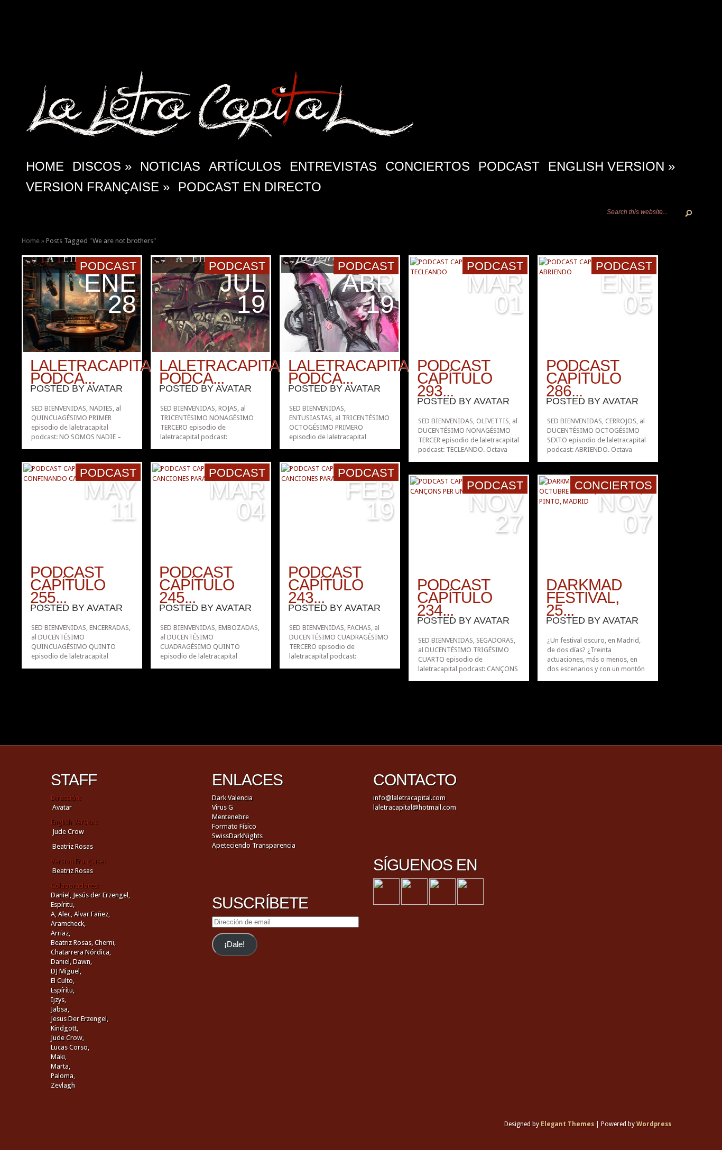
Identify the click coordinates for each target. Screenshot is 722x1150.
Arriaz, (60, 933)
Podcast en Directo (249, 187)
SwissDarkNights (237, 836)
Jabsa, (60, 1009)
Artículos (245, 166)
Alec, (65, 914)
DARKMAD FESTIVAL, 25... (584, 597)
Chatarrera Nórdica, (81, 952)
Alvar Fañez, (92, 914)
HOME (45, 166)
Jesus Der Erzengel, (79, 1019)
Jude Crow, (67, 1038)
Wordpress (653, 1124)
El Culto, (63, 981)
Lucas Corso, (70, 1047)
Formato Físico (234, 826)
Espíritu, (63, 904)
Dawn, (81, 962)
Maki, (59, 1057)
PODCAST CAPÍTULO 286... (583, 378)
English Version (611, 166)
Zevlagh (63, 1085)
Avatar (105, 388)
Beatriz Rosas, (73, 943)
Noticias (170, 166)
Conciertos (427, 166)
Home (31, 241)
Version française (98, 187)
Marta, (60, 1066)
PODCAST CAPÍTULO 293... (454, 378)
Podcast (509, 166)
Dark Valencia (232, 798)
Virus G (222, 807)
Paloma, (63, 1076)
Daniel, (61, 895)
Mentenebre (230, 817)
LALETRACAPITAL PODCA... (94, 372)
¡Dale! (234, 944)
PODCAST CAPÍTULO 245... (196, 584)
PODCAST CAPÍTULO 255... (67, 584)
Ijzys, (58, 1000)
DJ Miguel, (66, 971)
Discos (102, 166)
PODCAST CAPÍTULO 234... (454, 597)
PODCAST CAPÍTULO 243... (325, 584)
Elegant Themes (567, 1124)
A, (54, 914)
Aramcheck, (68, 924)
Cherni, (105, 943)
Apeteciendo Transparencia (253, 845)
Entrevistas (333, 166)
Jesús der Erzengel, (101, 895)
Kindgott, (64, 1028)
